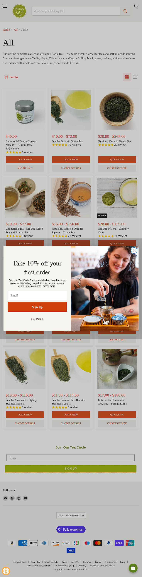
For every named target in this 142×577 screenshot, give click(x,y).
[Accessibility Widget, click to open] (6, 571)
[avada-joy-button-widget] (133, 568)
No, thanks (37, 318)
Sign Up (37, 306)
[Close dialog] (134, 250)
